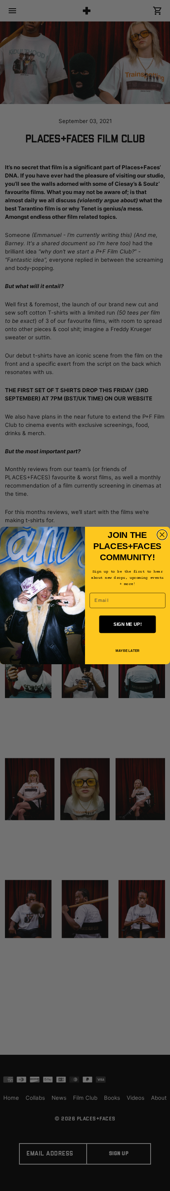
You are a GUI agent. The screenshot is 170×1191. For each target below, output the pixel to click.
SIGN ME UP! (127, 624)
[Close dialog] (162, 535)
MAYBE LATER (127, 651)
